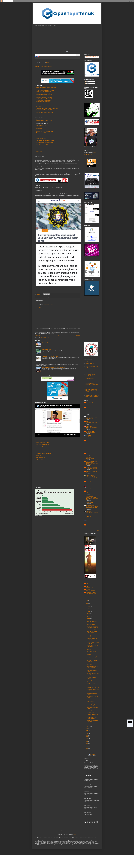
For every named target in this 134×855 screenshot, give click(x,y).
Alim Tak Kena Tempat (40, 149)
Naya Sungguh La (90, 649)
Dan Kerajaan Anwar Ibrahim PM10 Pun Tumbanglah (92, 699)
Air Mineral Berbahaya (89, 377)
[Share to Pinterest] (49, 294)
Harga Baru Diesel (89, 375)
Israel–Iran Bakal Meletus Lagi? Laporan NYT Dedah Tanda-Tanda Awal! (92, 527)
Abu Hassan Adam (89, 502)
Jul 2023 (88, 613)
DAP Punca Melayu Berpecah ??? (91, 468)
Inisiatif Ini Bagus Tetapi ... (91, 691)
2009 (87, 749)
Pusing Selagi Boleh (40, 459)
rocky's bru (88, 440)
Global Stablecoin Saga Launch (91, 593)
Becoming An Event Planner (90, 364)
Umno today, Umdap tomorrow (91, 521)
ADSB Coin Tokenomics (90, 584)
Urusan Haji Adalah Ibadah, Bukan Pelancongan (45, 88)
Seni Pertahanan (39, 128)
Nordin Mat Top (39, 127)
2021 (87, 730)
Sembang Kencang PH (91, 624)
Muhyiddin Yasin (66, 295)
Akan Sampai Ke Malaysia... (92, 652)
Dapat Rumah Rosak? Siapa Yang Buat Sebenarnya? (92, 657)
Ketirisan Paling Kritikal (91, 668)
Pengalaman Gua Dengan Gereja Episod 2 (44, 94)
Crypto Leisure (89, 586)
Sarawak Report (89, 446)
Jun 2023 (88, 614)
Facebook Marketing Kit (89, 363)
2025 (87, 600)
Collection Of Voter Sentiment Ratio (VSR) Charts (45, 113)
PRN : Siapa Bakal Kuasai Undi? (93, 634)
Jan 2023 (88, 726)
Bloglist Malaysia (89, 481)
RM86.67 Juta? (39, 151)
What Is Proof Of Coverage (90, 590)
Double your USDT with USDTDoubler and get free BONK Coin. (91, 384)
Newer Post (37, 335)
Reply (39, 307)
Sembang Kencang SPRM (92, 622)
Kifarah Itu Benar (90, 681)
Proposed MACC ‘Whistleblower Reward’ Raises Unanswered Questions (91, 449)
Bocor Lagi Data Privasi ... (91, 722)
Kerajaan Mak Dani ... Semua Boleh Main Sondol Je (92, 686)
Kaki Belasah (88, 457)
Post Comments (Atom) (44, 337)
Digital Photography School (91, 461)
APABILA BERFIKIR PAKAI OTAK (91, 454)
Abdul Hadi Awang (41, 295)
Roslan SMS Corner (90, 431)
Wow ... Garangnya (90, 658)
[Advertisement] (60, 44)
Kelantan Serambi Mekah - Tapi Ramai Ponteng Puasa (92, 636)
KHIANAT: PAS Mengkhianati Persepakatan (44, 144)
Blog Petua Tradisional (90, 475)
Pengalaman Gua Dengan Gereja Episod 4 (44, 97)
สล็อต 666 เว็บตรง (89, 517)
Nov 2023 (89, 606)
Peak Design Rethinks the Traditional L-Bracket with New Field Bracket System (92, 463)
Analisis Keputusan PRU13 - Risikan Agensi (44, 112)
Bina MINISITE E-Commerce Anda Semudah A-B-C (44, 66)
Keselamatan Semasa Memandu (91, 372)
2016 (87, 738)
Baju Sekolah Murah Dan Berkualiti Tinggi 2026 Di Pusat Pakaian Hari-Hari (92, 507)
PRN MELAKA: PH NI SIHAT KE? (91, 432)
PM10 (74, 295)
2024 (87, 602)
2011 (87, 746)
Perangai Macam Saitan (90, 374)
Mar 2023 (89, 619)
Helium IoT (88, 589)
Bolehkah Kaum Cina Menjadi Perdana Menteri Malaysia (47, 108)
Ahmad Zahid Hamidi (47, 295)
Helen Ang (88, 520)
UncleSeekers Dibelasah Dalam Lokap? (43, 453)
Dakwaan (58, 295)
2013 (87, 743)
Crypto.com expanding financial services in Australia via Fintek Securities (91, 390)
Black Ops (38, 129)
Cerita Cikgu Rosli (90, 675)
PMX (76, 295)
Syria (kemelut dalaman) (40, 119)
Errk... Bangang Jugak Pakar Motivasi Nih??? (44, 142)
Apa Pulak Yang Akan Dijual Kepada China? (44, 448)
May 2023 (89, 616)
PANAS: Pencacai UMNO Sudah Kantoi (43, 363)
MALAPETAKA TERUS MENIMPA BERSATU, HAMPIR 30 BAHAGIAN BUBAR (92, 498)
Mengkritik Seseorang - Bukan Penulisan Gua (44, 106)
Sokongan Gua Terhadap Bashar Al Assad (44, 120)
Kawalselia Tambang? (89, 378)
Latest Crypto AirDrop (89, 587)
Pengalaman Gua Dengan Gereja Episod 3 (44, 96)
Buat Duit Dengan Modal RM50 (90, 169)
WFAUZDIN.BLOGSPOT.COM (91, 471)
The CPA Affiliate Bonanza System (91, 366)
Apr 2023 (88, 618)
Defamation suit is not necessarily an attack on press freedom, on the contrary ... (92, 442)
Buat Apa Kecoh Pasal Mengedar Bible (43, 91)
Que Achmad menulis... (90, 505)
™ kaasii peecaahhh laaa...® (91, 467)
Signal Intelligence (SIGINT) (41, 125)
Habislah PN (38, 455)
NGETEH (87, 472)
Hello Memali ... (89, 664)
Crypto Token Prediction (90, 583)
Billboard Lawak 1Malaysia (41, 138)
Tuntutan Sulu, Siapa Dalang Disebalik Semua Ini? (92, 718)
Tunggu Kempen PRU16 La (92, 680)
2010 (87, 748)
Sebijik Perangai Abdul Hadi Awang (42, 444)
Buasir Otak (88, 435)
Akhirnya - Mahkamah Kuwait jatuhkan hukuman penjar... (92, 627)
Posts (87, 81)
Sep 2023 (89, 610)
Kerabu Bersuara (89, 524)
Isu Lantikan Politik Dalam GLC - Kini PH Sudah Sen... (93, 667)
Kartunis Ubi (88, 516)
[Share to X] (46, 294)
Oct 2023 (88, 608)
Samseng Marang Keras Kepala (93, 687)
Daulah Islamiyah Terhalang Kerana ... (43, 101)
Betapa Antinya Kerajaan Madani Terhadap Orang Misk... (93, 629)
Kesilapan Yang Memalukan (92, 703)
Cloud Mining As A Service (91, 592)
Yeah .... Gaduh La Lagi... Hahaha (42, 451)
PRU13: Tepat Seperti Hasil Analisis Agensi (44, 109)
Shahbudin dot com (90, 496)
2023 (87, 603)
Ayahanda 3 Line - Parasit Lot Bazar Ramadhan (92, 646)
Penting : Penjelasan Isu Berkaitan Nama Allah (45, 90)
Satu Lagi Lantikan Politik (91, 651)
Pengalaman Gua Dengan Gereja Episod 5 (44, 98)
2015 (87, 740)
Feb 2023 (89, 724)
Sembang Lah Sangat (91, 663)
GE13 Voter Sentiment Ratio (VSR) (42, 111)
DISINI (47, 62)
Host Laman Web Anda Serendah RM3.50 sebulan (44, 65)
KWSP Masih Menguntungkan (92, 714)
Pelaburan (70, 295)
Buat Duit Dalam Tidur (88, 154)
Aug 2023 (89, 611)
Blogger (74, 834)
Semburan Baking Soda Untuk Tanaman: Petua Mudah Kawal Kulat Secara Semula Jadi (92, 477)
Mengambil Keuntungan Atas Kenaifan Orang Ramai (46, 87)
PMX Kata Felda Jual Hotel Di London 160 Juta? (45, 140)
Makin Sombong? (90, 654)
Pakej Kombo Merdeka (90, 458)
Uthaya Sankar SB (89, 402)
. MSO (87, 421)
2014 (87, 741)
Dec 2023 (89, 605)
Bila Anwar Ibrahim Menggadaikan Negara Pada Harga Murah (53, 367)
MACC (62, 295)
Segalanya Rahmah (90, 712)
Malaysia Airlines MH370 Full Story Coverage (44, 131)
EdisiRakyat (88, 511)
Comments (88, 83)
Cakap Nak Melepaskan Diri (92, 621)
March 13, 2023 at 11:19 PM (48, 304)
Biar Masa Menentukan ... (91, 647)
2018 (87, 735)
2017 (87, 736)
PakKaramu (88, 453)
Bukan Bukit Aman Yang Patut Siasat (43, 461)
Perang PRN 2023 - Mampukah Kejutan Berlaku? (92, 632)
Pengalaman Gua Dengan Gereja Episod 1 (44, 93)
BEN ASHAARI (89, 426)
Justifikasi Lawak (90, 641)
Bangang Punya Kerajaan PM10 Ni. (42, 442)
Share (129, 725)
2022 (87, 728)
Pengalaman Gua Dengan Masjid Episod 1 (44, 100)
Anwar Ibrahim (54, 295)
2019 (87, 733)
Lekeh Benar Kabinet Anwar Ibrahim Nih (92, 639)
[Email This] (44, 294)
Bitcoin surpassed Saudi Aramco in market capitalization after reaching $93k (92, 396)
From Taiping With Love (46, 349)
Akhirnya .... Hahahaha (91, 683)
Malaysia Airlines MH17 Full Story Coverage (44, 132)
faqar (87, 491)
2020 (87, 731)
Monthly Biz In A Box (89, 367)
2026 (87, 598)
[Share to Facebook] (48, 294)
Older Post (78, 335)
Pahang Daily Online (90, 407)
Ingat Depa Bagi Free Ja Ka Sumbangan (92, 678)
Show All (98, 530)
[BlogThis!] (45, 294)
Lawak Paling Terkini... (91, 701)
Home (58, 335)
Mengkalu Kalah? (39, 146)
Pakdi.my (88, 416)
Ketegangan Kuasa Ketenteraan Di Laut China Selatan (93, 705)
